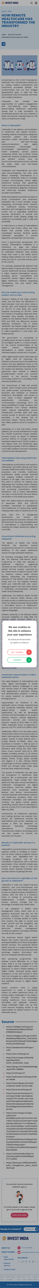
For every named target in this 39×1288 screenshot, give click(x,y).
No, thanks (17, 652)
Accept (17, 660)
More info (19, 645)
